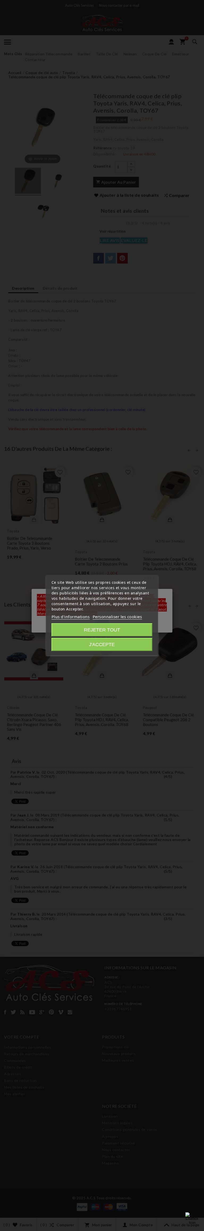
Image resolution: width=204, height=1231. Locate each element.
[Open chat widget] (192, 1219)
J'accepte (102, 644)
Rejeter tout (102, 630)
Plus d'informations (71, 616)
